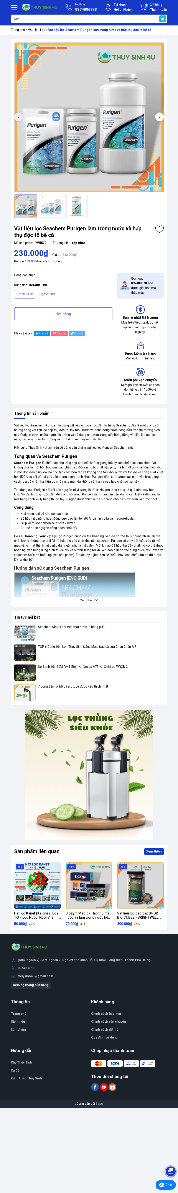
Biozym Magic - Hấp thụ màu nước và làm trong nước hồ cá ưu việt (88, 917)
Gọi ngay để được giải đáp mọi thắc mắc (144, 286)
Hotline (86, 7)
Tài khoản (123, 7)
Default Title (25, 294)
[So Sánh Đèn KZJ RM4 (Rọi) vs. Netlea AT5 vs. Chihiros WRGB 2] (25, 672)
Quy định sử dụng (104, 1037)
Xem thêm (154, 851)
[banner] (89, 775)
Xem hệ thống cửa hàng (31, 985)
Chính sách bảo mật (106, 1014)
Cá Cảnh (17, 1070)
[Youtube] (104, 1087)
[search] (162, 18)
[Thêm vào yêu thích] (159, 229)
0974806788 (26, 968)
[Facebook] (95, 1087)
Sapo (99, 1104)
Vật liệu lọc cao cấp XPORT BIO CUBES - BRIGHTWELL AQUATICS (138, 917)
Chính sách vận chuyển (108, 1022)
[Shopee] (112, 1087)
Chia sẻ (43, 333)
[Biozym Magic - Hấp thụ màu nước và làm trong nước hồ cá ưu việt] (89, 885)
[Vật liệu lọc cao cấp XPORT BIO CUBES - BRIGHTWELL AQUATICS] (140, 885)
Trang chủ (18, 30)
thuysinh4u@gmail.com (35, 976)
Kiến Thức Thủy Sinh (26, 1078)
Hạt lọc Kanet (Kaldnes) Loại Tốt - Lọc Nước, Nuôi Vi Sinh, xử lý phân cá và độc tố (36, 917)
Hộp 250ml (47, 294)
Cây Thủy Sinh (21, 1062)
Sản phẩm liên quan (36, 851)
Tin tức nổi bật (27, 617)
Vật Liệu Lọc (36, 30)
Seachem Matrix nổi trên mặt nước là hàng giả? (71, 627)
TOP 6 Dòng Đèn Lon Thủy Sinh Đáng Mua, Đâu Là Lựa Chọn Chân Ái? (87, 647)
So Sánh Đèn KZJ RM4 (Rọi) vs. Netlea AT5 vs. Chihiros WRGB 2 (83, 667)
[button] (159, 116)
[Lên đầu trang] (171, 1159)
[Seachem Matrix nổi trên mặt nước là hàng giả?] (25, 633)
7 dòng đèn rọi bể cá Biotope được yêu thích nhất (73, 686)
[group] (89, 117)
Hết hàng (63, 314)
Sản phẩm (18, 1030)
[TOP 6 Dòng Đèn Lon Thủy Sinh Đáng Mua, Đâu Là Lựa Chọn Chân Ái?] (25, 652)
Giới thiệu (18, 1022)
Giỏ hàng (156, 7)
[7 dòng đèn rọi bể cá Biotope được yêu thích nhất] (25, 692)
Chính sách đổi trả (105, 1030)
